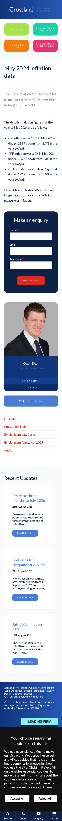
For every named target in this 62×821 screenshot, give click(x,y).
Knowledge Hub (15, 426)
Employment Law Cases (20, 434)
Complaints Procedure (41, 687)
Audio (8, 450)
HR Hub (9, 419)
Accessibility (11, 687)
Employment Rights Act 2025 (23, 442)
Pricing (23, 687)
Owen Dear (31, 363)
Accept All (17, 798)
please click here (40, 787)
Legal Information (34, 690)
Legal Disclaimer (13, 690)
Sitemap (28, 693)
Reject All (45, 798)
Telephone (16, 259)
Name (13, 230)
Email (13, 244)
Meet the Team (31, 401)
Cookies (17, 693)
